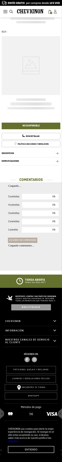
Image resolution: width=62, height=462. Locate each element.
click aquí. (13, 441)
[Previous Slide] (2, 414)
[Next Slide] (60, 414)
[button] (11, 11)
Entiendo (31, 449)
